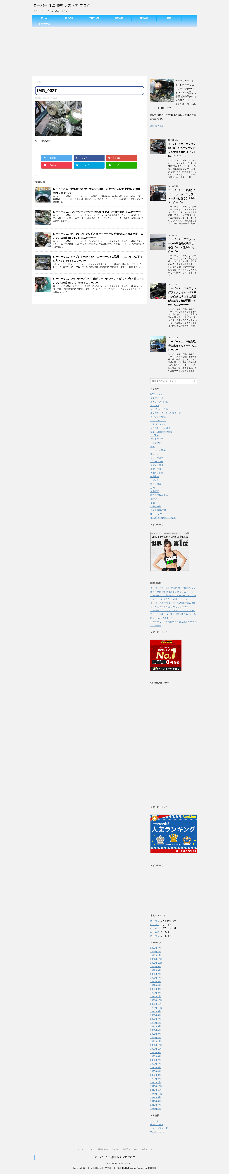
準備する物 (94, 18)
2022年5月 (155, 981)
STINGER (152, 1168)
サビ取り (154, 435)
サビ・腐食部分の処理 (161, 431)
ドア (152, 446)
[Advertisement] (114, 51)
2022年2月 (155, 992)
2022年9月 (155, 966)
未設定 (153, 499)
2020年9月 (155, 1052)
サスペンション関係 (160, 428)
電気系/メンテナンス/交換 (163, 517)
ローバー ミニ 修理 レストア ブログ (61, 5)
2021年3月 (155, 1034)
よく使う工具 (156, 398)
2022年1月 (155, 996)
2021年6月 (155, 1022)
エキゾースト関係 (159, 401)
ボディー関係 (156, 465)
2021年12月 (156, 1000)
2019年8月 (155, 1101)
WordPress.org (157, 1132)
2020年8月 (155, 1056)
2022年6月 (155, 977)
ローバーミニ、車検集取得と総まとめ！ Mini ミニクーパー (182, 345)
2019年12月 (156, 1086)
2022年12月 (156, 959)
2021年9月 (155, 1011)
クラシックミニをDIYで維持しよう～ (114, 1163)
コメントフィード (159, 1128)
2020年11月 (156, 1049)
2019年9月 (155, 1097)
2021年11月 (156, 1004)
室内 (152, 487)
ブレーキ (154, 454)
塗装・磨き (155, 484)
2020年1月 (155, 1082)
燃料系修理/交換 (158, 510)
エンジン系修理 (158, 416)
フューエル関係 (158, 450)
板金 (169, 18)
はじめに (69, 18)
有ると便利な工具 (159, 495)
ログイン (154, 1120)
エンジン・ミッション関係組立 (165, 413)
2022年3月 (155, 989)
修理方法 (144, 18)
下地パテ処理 (156, 473)
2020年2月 (155, 1078)
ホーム (44, 18)
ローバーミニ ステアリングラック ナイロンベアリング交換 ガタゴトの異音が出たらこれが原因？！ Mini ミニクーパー (182, 296)
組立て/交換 (44, 24)
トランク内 (155, 443)
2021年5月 (155, 1026)
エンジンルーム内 (159, 409)
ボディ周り (155, 469)
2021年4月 (155, 1030)
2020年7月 (155, 1060)
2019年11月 (156, 1090)
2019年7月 (155, 1105)
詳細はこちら (157, 126)
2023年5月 (155, 951)
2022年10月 (156, 963)
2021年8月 (155, 1015)
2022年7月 (155, 974)
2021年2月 (155, 1037)
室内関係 (154, 491)
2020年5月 (155, 1067)
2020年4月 (155, 1071)
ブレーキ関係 (156, 458)
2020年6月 (155, 1063)
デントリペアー (158, 439)
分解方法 (119, 18)
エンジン (154, 405)
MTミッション (157, 394)
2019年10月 (156, 1093)
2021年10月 (156, 1007)
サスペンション (158, 420)
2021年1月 (155, 1041)
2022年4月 (155, 985)
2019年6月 (155, 1108)
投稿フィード (156, 1124)
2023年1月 (155, 955)
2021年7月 (155, 1019)
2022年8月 (155, 970)
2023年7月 (155, 948)
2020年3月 (155, 1075)
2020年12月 (156, 1045)
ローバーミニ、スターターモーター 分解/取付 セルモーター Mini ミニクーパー (97, 211)
